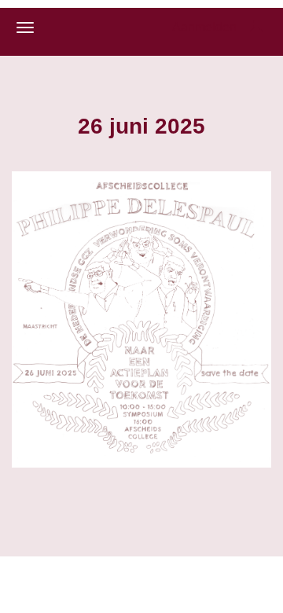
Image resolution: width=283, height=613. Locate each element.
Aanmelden (204, 27)
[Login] (256, 27)
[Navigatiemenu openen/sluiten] (25, 27)
